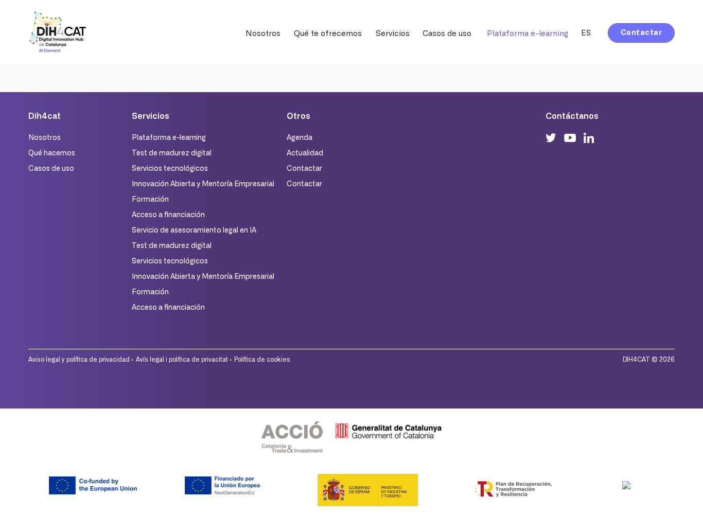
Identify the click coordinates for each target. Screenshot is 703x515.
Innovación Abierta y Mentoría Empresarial (203, 184)
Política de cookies (262, 360)
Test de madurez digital (172, 153)
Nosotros (262, 34)
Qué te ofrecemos (328, 34)
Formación (150, 199)
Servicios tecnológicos (170, 168)
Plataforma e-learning (528, 34)
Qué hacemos (51, 153)
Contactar (641, 33)
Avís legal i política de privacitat (182, 360)
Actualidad (305, 153)
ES (586, 33)
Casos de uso (447, 34)
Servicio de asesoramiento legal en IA (194, 230)
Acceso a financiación (168, 215)
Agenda (299, 137)
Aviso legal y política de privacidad (79, 360)
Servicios (393, 34)
